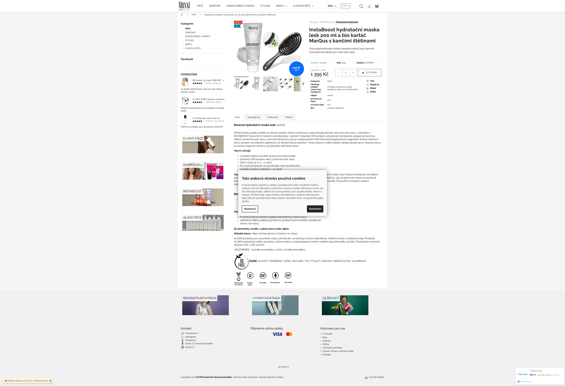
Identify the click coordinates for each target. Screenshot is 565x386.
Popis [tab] (237, 117)
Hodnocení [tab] (273, 117)
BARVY (188, 44)
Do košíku (371, 72)
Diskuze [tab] (289, 117)
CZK (344, 6)
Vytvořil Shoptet (376, 377)
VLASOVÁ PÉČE (193, 48)
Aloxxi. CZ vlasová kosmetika (199, 343)
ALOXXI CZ (283, 367)
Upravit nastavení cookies (271, 377)
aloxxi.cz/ (190, 347)
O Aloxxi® (327, 334)
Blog (325, 337)
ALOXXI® (369, 63)
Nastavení (250, 208)
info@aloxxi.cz (192, 333)
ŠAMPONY (190, 32)
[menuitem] (200, 6)
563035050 (190, 337)
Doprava (327, 341)
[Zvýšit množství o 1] (352, 72)
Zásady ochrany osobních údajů (338, 351)
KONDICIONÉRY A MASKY (197, 36)
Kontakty (327, 354)
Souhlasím (315, 208)
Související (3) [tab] (253, 117)
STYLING (189, 40)
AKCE (187, 28)
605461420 (190, 340)
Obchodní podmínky (332, 347)
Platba (326, 344)
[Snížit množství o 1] (338, 72)
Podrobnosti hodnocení (347, 22)
